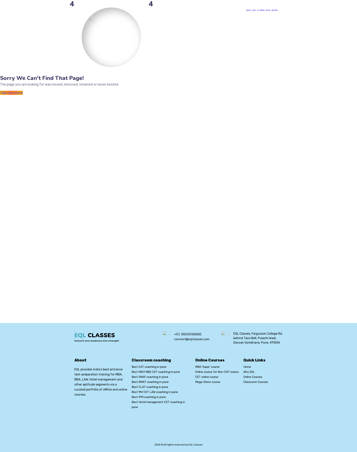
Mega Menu (174, 10)
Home (141, 10)
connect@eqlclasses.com (192, 339)
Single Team (220, 10)
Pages (155, 10)
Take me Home (11, 93)
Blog (192, 10)
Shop (202, 10)
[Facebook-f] (82, 404)
